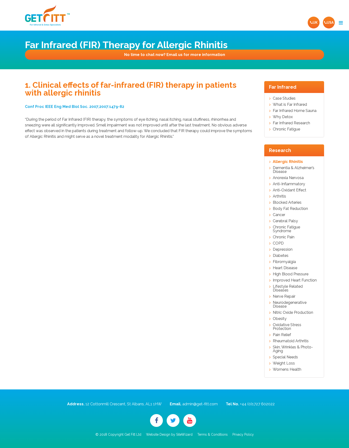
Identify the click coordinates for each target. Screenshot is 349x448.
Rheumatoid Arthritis (291, 341)
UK (315, 22)
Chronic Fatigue (286, 129)
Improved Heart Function (295, 280)
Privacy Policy (243, 434)
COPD (278, 243)
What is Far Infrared (290, 104)
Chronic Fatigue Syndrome (286, 229)
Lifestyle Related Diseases (288, 288)
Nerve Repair (284, 296)
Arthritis (279, 196)
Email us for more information (174, 54)
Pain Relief (282, 335)
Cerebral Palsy (285, 221)
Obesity (280, 319)
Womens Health (287, 369)
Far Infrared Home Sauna (294, 111)
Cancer (279, 215)
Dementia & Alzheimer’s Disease (293, 170)
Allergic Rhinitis (288, 162)
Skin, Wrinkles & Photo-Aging (293, 349)
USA (330, 22)
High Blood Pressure (290, 274)
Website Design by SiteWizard (169, 434)
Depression (282, 249)
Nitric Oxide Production (293, 312)
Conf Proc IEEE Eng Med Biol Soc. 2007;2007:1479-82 (74, 106)
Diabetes (280, 256)
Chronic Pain (283, 237)
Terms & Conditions (212, 434)
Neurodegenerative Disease (290, 304)
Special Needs (285, 357)
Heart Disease (285, 268)
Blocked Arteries (287, 202)
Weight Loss (284, 363)
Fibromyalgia (284, 262)
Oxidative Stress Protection (287, 327)
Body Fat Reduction (290, 209)
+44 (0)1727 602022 (257, 404)
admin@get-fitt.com (200, 404)
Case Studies (284, 98)
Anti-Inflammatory (289, 184)
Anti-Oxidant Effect (289, 190)
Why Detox (283, 117)
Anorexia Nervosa (288, 178)
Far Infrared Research (291, 123)
